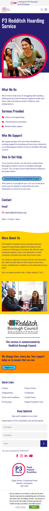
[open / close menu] (45, 9)
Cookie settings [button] (20, 507)
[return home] (24, 470)
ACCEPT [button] (34, 507)
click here (31, 183)
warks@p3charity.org (15, 212)
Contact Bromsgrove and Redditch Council (21, 178)
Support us (8, 367)
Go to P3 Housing (23, 4)
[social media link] (17, 455)
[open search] (42, 9)
